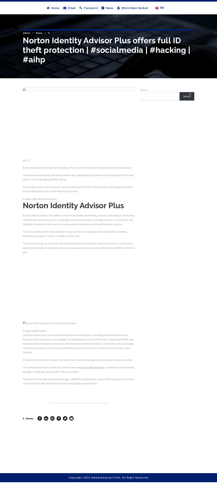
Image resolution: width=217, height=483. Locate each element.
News (109, 8)
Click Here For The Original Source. (43, 391)
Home (55, 8)
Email (71, 8)
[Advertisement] (167, 140)
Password (91, 8)
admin (26, 33)
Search (144, 89)
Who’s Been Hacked (135, 8)
